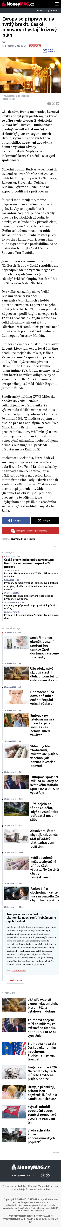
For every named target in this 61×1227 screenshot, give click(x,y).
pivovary (15, 539)
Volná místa (44, 1189)
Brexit (24, 539)
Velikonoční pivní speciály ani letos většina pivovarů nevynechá (28, 597)
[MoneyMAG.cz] (18, 4)
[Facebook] (49, 103)
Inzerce (54, 1186)
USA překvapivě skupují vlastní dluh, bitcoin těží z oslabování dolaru (44, 674)
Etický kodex (9, 1186)
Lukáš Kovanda (19, 970)
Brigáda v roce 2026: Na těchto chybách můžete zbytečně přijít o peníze (42, 1073)
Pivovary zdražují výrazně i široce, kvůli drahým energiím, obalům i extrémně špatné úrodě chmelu (31, 586)
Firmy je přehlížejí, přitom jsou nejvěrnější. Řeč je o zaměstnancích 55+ (42, 1093)
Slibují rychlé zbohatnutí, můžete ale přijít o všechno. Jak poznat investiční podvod (44, 756)
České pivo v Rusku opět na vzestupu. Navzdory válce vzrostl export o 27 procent (29, 563)
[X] (53, 103)
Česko (32, 539)
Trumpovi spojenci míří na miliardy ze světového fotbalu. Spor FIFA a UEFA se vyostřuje (44, 785)
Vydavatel (43, 1186)
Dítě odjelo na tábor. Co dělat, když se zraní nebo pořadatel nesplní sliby (44, 812)
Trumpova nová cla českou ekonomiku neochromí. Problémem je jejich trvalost (42, 1051)
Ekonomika (8, 993)
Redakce (22, 1186)
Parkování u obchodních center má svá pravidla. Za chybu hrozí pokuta (44, 894)
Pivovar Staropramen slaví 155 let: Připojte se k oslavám (31, 575)
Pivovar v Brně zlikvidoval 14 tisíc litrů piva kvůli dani (31, 617)
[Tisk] (57, 103)
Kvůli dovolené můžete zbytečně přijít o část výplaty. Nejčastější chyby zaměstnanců (44, 867)
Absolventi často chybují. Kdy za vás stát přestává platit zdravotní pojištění (44, 838)
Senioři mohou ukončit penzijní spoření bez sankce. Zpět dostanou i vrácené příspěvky (44, 647)
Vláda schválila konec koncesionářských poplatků (41, 1136)
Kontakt (32, 1186)
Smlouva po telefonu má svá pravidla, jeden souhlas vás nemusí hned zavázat (42, 725)
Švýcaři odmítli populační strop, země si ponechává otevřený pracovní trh (42, 1114)
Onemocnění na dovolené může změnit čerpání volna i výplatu (42, 698)
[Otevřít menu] (56, 4)
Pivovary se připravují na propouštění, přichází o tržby (30, 607)
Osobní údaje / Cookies (23, 1189)
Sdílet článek (51, 50)
